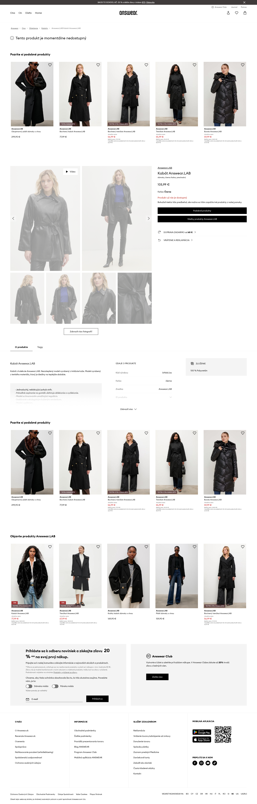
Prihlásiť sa (97, 698)
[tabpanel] (128, 381)
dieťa (28, 12)
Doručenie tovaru (141, 741)
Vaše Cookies (81, 794)
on (20, 12)
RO (224, 794)
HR (206, 794)
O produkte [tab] (21, 347)
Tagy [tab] (40, 347)
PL (219, 794)
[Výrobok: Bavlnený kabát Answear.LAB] (80, 94)
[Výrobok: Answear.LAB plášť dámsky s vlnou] (176, 576)
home (38, 12)
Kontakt (137, 773)
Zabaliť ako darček (142, 763)
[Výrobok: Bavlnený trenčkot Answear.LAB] (128, 94)
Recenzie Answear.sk (25, 736)
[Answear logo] (128, 13)
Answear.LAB (165, 167)
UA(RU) (244, 794)
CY (192, 794)
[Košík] (245, 13)
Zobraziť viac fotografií (81, 331)
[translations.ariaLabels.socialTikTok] (214, 763)
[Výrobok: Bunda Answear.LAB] (225, 94)
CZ (197, 794)
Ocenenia (20, 741)
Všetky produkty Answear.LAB (202, 219)
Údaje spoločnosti (65, 794)
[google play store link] (201, 732)
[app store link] (201, 739)
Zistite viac (157, 677)
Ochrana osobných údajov (28, 763)
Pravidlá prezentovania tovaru (89, 741)
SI (228, 794)
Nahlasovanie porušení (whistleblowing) (34, 752)
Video (72, 171)
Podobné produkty (202, 210)
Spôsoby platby (141, 746)
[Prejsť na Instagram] (201, 763)
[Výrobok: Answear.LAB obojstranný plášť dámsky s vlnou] (32, 94)
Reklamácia (139, 730)
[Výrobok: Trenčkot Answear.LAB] (176, 94)
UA (237, 794)
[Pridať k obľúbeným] (50, 65)
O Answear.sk (22, 730)
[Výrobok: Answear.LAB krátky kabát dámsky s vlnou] (128, 576)
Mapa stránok (96, 794)
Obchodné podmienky (85, 730)
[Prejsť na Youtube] (208, 763)
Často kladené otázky (144, 768)
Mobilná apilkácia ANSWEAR (88, 757)
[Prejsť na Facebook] (194, 763)
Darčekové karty (141, 757)
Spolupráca (20, 746)
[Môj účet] (228, 13)
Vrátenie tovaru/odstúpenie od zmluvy (151, 736)
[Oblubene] (236, 13)
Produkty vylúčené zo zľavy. (65, 672)
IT (215, 794)
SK (232, 794)
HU (211, 794)
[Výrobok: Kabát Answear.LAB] (32, 576)
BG (187, 794)
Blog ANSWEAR (81, 746)
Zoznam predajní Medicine (146, 752)
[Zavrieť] (244, 2)
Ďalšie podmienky (82, 736)
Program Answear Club (85, 752)
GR (201, 794)
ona (12, 12)
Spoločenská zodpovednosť (28, 757)
